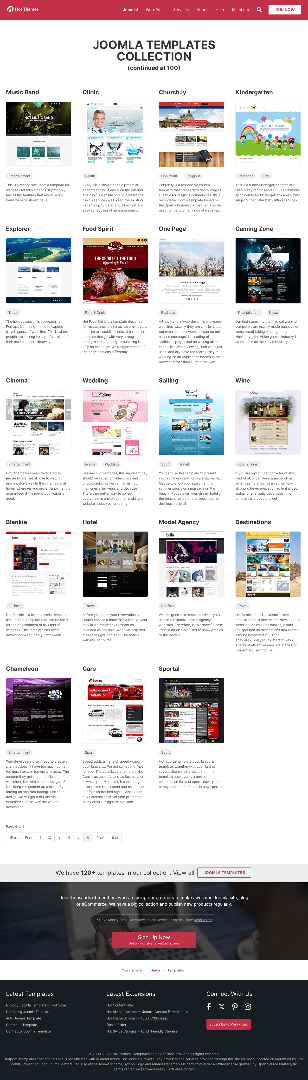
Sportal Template (191, 704)
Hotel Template (115, 557)
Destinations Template (267, 557)
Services (181, 9)
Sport (165, 464)
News (273, 312)
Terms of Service (127, 1069)
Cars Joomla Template (115, 704)
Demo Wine (266, 428)
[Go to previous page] (28, 837)
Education (245, 176)
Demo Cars (113, 717)
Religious (193, 176)
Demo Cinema (36, 428)
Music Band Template (39, 127)
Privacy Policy (154, 1069)
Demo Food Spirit (112, 277)
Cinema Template (38, 415)
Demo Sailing (189, 428)
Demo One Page (189, 277)
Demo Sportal (189, 717)
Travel (13, 312)
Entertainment (19, 176)
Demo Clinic (112, 140)
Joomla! (130, 9)
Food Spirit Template (115, 264)
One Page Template (191, 264)
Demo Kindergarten (265, 140)
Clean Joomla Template (38, 557)
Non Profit (169, 176)
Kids (266, 176)
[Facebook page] (211, 1009)
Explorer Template (38, 264)
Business (168, 312)
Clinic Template (115, 127)
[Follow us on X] (224, 1009)
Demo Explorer (36, 277)
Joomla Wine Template (268, 415)
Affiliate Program (181, 1069)
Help (220, 9)
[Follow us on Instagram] (251, 1009)
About (202, 9)
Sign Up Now (154, 939)
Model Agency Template (191, 557)
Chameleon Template (38, 704)
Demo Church (189, 140)
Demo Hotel (113, 570)
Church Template (191, 127)
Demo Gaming (266, 277)
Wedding (112, 464)
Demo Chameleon (36, 717)
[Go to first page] (13, 837)
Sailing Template (191, 415)
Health (90, 176)
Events (90, 464)
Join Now (285, 9)
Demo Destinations (265, 570)
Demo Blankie (36, 570)
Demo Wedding (113, 428)
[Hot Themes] (23, 11)
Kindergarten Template (268, 127)
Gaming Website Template (267, 264)
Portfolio (167, 606)
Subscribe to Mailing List (228, 1024)
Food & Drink (95, 312)
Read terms (203, 920)
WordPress (155, 9)
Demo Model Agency (189, 570)
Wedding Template (115, 415)
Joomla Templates (224, 872)
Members (240, 9)
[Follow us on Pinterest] (238, 1009)
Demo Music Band (36, 140)
